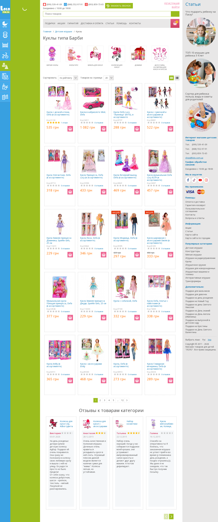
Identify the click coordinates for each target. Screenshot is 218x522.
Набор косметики (132, 422)
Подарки (50, 23)
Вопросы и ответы (194, 218)
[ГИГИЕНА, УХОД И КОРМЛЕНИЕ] (5, 86)
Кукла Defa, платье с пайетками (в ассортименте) (157, 303)
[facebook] (188, 180)
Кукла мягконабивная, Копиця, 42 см (166, 424)
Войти (175, 7)
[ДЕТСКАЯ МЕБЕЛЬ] (5, 45)
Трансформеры (193, 281)
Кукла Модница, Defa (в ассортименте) (125, 239)
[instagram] (206, 180)
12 (122, 400)
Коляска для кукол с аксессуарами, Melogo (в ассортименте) (100, 424)
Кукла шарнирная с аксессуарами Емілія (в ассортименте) (158, 240)
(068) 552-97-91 (75, 4)
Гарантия (72, 23)
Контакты (135, 23)
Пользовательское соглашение (195, 210)
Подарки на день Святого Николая (198, 306)
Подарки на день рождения (199, 297)
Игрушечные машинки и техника (197, 273)
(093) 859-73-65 (96, 4)
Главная (47, 31)
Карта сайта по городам (197, 238)
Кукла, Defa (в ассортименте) (121, 365)
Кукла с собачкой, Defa (125, 301)
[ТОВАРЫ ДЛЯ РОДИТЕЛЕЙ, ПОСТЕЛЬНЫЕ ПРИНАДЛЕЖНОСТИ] (5, 97)
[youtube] (200, 180)
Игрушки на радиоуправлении (200, 258)
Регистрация (171, 3)
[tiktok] (194, 180)
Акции (61, 23)
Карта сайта (191, 234)
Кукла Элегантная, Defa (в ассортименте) (59, 176)
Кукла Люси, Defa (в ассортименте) (90, 239)
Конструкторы (192, 251)
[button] (171, 516)
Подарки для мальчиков (197, 291)
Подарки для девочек (196, 294)
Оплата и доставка (195, 202)
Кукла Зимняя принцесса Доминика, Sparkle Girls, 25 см (59, 240)
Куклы (188, 261)
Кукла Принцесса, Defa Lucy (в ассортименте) (91, 176)
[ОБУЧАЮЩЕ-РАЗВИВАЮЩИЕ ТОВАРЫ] (5, 76)
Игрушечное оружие (195, 265)
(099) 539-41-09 (54, 4)
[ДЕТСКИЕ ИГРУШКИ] (5, 66)
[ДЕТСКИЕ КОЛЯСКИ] (5, 24)
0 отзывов (98, 122)
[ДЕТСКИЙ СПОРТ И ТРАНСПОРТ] (5, 55)
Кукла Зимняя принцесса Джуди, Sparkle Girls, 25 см (93, 302)
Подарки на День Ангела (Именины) (197, 315)
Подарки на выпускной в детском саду (197, 321)
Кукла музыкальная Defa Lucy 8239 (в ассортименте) (159, 177)
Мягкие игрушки (193, 254)
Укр (209, 339)
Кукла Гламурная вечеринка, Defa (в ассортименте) (156, 366)
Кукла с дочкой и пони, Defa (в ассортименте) (58, 113)
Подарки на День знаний (197, 310)
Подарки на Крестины (196, 326)
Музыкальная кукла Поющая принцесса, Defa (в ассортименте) (59, 303)
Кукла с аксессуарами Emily (91, 365)
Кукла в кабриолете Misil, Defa (93, 113)
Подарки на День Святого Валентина (198, 331)
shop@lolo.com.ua (194, 157)
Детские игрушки (63, 31)
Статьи (110, 23)
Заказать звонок (121, 5)
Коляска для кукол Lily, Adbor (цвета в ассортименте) (66, 424)
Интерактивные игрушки (197, 277)
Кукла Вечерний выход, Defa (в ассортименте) (125, 176)
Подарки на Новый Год (197, 301)
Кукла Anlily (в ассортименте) (54, 365)
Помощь (121, 23)
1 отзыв (64, 122)
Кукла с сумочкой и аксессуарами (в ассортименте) (156, 114)
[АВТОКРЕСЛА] (5, 35)
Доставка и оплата (92, 23)
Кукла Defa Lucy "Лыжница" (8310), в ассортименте (123, 114)
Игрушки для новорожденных (200, 268)
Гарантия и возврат (195, 205)
